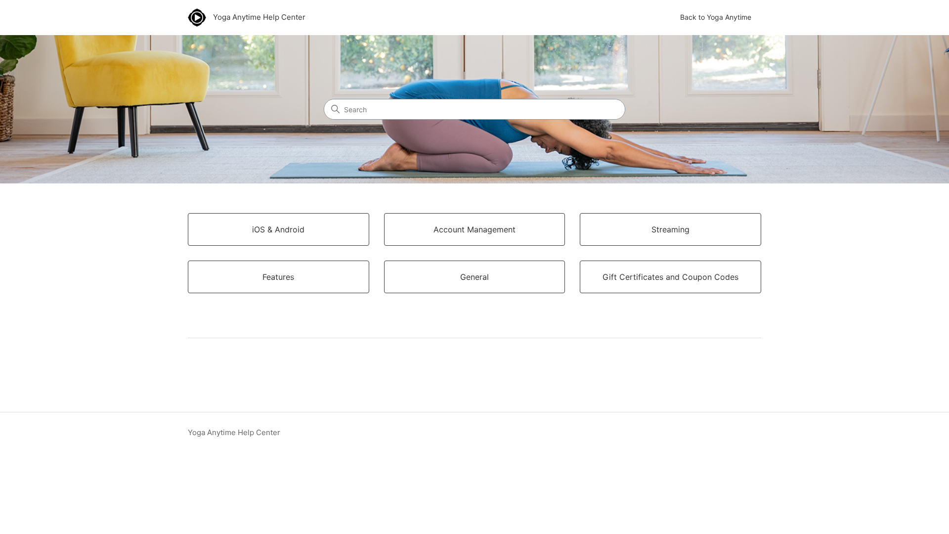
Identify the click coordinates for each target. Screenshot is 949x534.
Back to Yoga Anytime (715, 17)
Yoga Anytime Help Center (234, 432)
